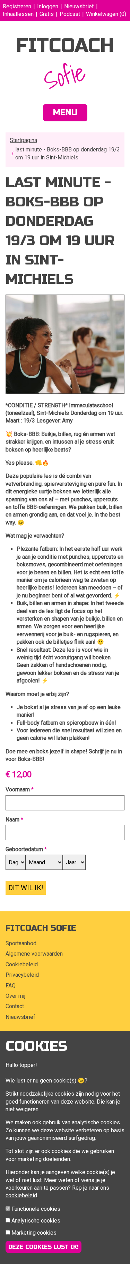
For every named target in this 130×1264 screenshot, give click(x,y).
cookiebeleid (21, 1195)
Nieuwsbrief (79, 6)
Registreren (17, 6)
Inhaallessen (18, 14)
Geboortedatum (24, 849)
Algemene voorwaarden (34, 953)
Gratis (47, 14)
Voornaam (18, 789)
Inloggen (47, 6)
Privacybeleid (22, 975)
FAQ (11, 985)
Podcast (70, 14)
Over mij (15, 996)
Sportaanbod (21, 943)
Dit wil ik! (25, 888)
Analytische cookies (35, 1220)
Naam (12, 819)
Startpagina (23, 140)
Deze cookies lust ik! (43, 1247)
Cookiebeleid (22, 964)
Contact (15, 1006)
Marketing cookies (34, 1232)
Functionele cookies (35, 1209)
